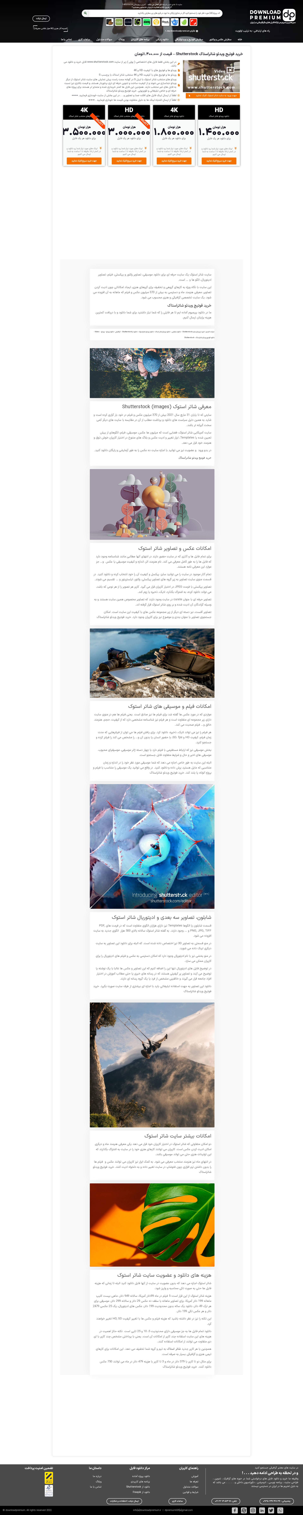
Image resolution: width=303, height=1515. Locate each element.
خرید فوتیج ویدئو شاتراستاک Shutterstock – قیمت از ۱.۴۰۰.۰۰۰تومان (189, 54)
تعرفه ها (194, 1482)
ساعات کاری (84, 40)
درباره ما (97, 1476)
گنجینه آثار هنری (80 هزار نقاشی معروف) (50, 28)
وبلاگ (121, 40)
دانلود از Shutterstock (138, 1487)
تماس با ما (66, 40)
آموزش (194, 1476)
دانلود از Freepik (141, 1492)
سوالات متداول (104, 40)
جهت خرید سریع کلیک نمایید (219, 161)
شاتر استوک (196, 274)
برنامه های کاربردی (140, 40)
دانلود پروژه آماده (141, 1476)
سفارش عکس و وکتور (220, 40)
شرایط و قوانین (190, 1492)
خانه (240, 40)
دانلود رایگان (162, 40)
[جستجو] (85, 13)
